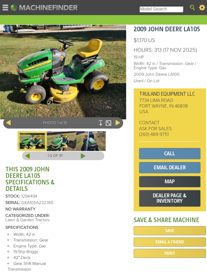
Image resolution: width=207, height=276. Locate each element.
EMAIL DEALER (170, 167)
